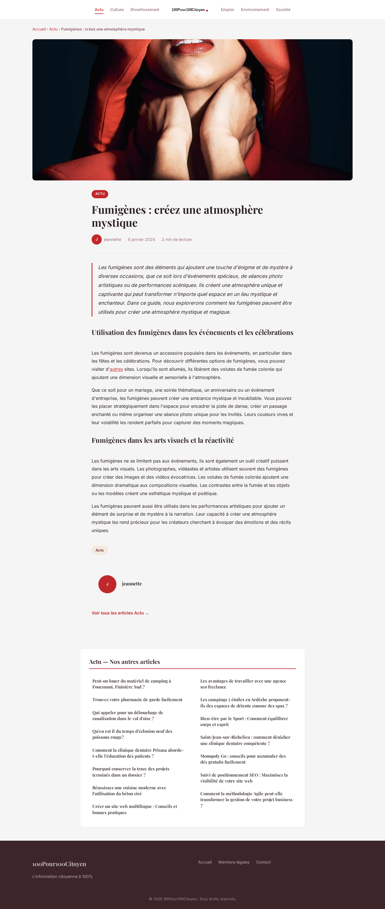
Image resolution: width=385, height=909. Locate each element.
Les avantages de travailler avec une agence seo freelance (243, 684)
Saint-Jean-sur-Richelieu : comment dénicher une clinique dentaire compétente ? (245, 740)
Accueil (39, 29)
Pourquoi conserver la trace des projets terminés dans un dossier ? (130, 771)
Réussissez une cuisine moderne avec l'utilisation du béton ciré (129, 790)
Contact (263, 862)
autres (116, 369)
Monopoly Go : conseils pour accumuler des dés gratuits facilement (243, 759)
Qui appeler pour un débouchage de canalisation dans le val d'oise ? (127, 715)
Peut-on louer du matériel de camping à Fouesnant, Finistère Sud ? (131, 684)
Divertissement (144, 9)
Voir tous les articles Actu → (120, 613)
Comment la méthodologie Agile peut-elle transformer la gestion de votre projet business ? (246, 799)
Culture (117, 9)
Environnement (255, 9)
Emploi (227, 9)
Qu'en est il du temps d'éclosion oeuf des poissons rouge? (132, 734)
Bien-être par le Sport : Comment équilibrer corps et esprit (244, 721)
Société (283, 9)
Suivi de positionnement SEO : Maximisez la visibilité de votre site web (244, 778)
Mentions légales (233, 862)
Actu (99, 9)
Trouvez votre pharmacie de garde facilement (137, 699)
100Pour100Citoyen (59, 863)
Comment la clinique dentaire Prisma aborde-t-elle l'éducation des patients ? (138, 753)
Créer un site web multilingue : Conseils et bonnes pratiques (134, 809)
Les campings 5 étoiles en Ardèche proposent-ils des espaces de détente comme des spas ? (245, 702)
